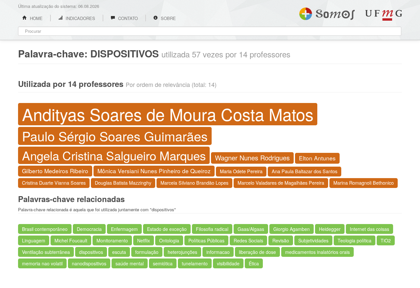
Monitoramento (112, 240)
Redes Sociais (248, 240)
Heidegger (330, 229)
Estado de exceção (167, 229)
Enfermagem (124, 229)
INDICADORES (79, 18)
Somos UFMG (327, 12)
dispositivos (91, 252)
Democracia (89, 229)
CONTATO (127, 18)
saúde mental (130, 263)
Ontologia (169, 240)
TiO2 (386, 240)
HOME (36, 18)
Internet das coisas (369, 229)
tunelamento (195, 263)
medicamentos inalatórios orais (317, 252)
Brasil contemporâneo (45, 229)
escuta (119, 252)
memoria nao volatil (42, 263)
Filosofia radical (212, 229)
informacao (218, 252)
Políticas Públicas (206, 240)
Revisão (280, 240)
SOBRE (167, 18)
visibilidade (228, 263)
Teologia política (354, 240)
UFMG (383, 15)
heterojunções (182, 252)
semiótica (163, 263)
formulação (146, 252)
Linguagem (33, 240)
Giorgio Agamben (291, 229)
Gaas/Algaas (251, 229)
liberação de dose (257, 252)
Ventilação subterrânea (46, 252)
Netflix (143, 240)
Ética (254, 263)
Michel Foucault (70, 240)
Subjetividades (313, 240)
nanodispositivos (89, 263)
